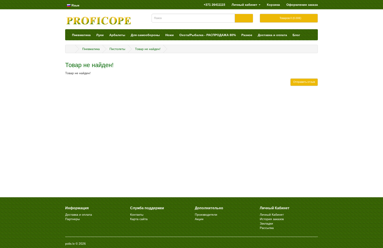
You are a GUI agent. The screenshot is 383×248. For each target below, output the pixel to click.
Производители (206, 214)
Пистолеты (117, 49)
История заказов (272, 219)
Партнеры (72, 219)
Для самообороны (145, 35)
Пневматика (81, 35)
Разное (246, 35)
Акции (199, 219)
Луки (100, 35)
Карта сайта (139, 219)
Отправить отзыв (304, 81)
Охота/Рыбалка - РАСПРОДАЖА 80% (207, 35)
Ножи (169, 35)
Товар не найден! (147, 49)
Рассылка (267, 228)
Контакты (136, 214)
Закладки (266, 223)
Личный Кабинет (272, 214)
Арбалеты (117, 35)
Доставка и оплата (272, 35)
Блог (296, 35)
